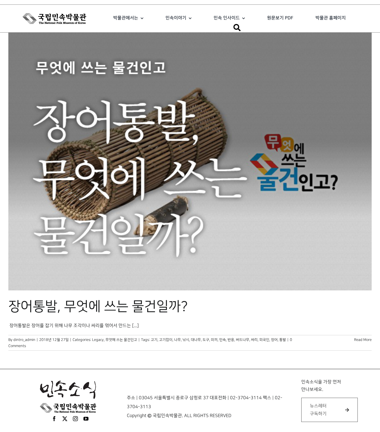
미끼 (214, 340)
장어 (274, 340)
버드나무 (242, 340)
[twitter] (64, 418)
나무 (177, 340)
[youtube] (85, 418)
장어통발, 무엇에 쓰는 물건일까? (98, 306)
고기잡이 (165, 340)
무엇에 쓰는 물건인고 (121, 340)
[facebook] (54, 418)
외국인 (264, 340)
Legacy (98, 340)
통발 (282, 340)
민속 (222, 340)
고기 (154, 340)
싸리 (254, 340)
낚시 (185, 340)
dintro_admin (24, 340)
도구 (206, 340)
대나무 (196, 340)
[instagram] (75, 418)
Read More (363, 340)
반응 (231, 340)
